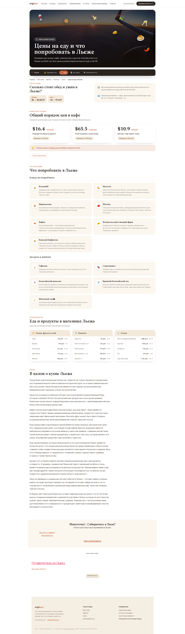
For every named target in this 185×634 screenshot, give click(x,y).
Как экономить (129, 4)
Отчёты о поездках (126, 613)
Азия (85, 616)
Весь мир (41, 80)
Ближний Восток (89, 619)
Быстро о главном (47, 532)
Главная (32, 80)
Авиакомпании (75, 4)
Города (52, 4)
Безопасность (90, 72)
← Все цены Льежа (39, 156)
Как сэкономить (92, 540)
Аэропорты (62, 4)
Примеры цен (50, 72)
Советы (113, 4)
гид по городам (69, 629)
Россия (44, 4)
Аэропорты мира (125, 610)
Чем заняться (47, 535)
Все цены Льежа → (39, 569)
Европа (48, 80)
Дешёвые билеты (146, 4)
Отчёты (86, 4)
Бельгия (56, 80)
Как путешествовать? (126, 616)
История (75, 72)
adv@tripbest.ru (53, 620)
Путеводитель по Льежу (48, 563)
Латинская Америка (99, 4)
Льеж (63, 80)
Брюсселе (55, 148)
